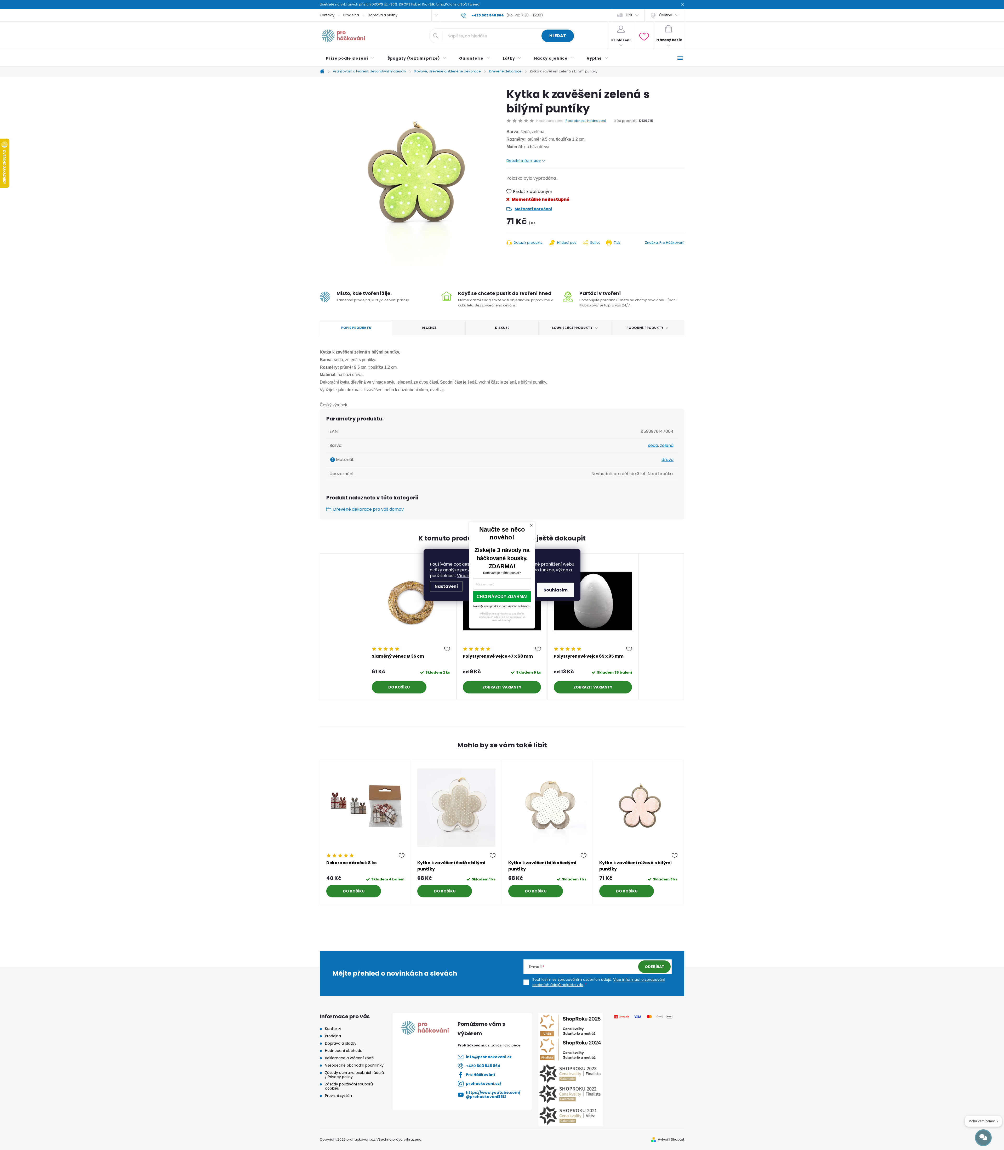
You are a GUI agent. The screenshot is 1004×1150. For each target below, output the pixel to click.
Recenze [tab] (429, 328)
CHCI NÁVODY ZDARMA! (502, 596)
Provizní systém (339, 1095)
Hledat (557, 36)
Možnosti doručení (533, 209)
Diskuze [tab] (502, 328)
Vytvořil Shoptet (671, 1139)
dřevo (667, 460)
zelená (667, 445)
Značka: (664, 242)
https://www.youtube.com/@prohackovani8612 (493, 1094)
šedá (653, 445)
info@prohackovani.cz (489, 1057)
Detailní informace (523, 160)
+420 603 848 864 (483, 1065)
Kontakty (327, 15)
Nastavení (446, 586)
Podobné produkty (644, 328)
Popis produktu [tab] (356, 328)
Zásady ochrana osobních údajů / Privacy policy (354, 1074)
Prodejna (351, 15)
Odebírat (654, 966)
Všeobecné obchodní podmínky (354, 1065)
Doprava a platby (382, 15)
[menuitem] (350, 58)
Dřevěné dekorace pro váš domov (368, 509)
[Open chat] (983, 1137)
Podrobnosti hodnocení (586, 121)
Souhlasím (556, 590)
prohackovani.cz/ (483, 1083)
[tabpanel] (411, 627)
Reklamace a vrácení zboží (349, 1058)
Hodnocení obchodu (343, 1050)
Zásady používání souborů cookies (349, 1086)
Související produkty (572, 328)
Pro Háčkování (480, 1074)
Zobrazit (491, 687)
